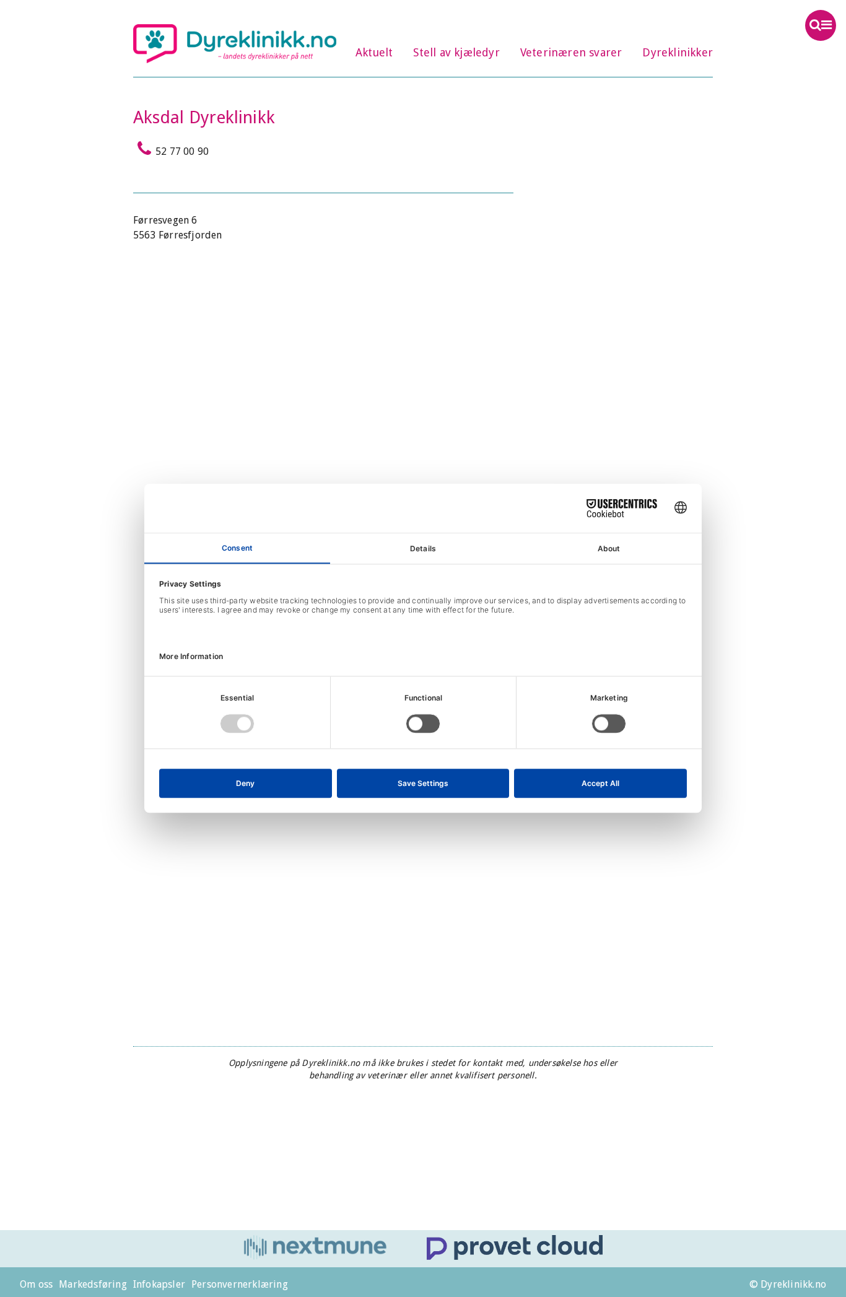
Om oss (36, 1284)
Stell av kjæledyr (456, 52)
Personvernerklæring (239, 1284)
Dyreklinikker (677, 52)
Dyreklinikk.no (234, 43)
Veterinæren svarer (571, 52)
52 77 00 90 (182, 151)
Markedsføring (93, 1284)
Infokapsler (159, 1284)
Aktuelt (374, 52)
